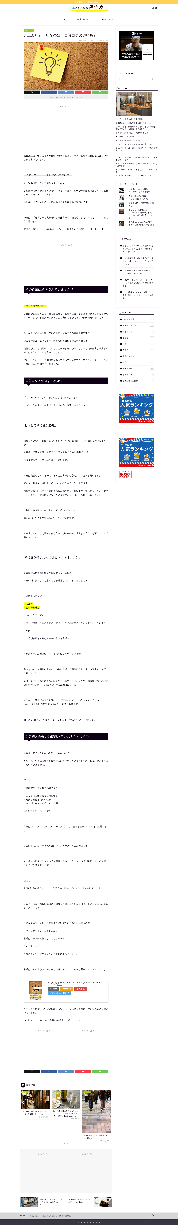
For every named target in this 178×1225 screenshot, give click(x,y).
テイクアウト (137, 332)
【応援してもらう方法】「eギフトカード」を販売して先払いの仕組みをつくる (138, 283)
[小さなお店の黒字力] (89, 15)
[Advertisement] (66, 125)
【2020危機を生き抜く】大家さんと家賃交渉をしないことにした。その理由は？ (138, 295)
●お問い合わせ (108, 19)
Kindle (53, 989)
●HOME (67, 19)
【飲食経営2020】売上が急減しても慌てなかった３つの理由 (137, 272)
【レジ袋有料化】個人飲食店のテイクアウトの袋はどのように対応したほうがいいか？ (138, 261)
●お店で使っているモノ (86, 19)
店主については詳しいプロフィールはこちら (134, 176)
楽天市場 (81, 989)
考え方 (138, 350)
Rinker (59, 985)
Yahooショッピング (59, 993)
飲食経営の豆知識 (137, 381)
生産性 (138, 338)
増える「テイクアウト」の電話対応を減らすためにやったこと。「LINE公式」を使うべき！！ (138, 249)
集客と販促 (138, 368)
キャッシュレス (137, 325)
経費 (137, 344)
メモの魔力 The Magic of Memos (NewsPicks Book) (75, 982)
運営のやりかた (137, 356)
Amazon (67, 989)
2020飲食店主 (137, 319)
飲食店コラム (29, 30)
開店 (137, 362)
